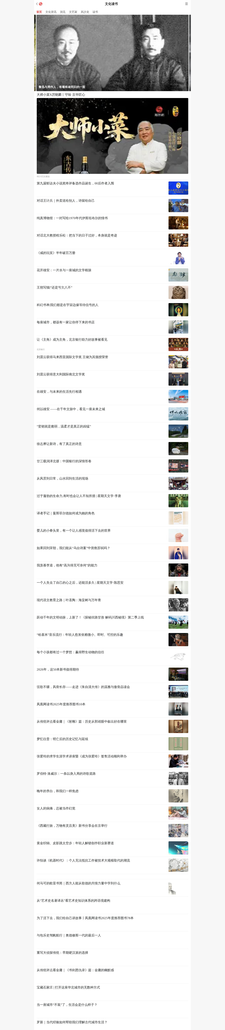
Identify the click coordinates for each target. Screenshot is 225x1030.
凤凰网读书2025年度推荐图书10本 (61, 704)
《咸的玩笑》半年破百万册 (56, 253)
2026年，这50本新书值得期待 (58, 669)
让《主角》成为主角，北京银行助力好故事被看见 (72, 339)
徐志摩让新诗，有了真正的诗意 (59, 444)
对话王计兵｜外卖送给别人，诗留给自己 (66, 200)
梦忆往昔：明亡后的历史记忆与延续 (62, 739)
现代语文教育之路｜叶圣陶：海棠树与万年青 (69, 600)
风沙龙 (85, 11)
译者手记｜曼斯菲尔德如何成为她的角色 (66, 513)
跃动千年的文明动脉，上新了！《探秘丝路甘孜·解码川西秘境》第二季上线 (90, 617)
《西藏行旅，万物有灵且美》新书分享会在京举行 (72, 825)
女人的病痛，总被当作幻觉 (56, 808)
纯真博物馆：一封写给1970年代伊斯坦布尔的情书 (72, 218)
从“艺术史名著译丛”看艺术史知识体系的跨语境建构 (73, 895)
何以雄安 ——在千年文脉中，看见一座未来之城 (71, 409)
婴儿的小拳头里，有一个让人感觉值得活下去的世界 (74, 530)
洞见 (63, 11)
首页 (39, 11)
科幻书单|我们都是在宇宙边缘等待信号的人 (67, 305)
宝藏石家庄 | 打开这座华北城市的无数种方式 (68, 982)
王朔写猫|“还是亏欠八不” (54, 287)
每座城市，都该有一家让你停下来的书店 (66, 322)
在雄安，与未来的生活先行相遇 (59, 391)
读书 (95, 11)
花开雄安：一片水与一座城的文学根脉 (64, 270)
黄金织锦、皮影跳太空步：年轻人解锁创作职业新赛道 (75, 843)
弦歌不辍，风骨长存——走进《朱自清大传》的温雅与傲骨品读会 (83, 687)
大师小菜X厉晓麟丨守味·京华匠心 (61, 94)
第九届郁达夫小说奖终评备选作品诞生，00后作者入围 (75, 183)
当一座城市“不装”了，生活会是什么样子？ (67, 999)
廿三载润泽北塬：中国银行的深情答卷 (64, 461)
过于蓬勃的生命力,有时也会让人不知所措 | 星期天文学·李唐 (79, 496)
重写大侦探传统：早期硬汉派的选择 (62, 947)
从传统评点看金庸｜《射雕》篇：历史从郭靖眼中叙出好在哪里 (82, 721)
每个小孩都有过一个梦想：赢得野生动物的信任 (70, 652)
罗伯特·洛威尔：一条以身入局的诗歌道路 (66, 773)
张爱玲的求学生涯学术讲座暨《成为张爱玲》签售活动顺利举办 (82, 756)
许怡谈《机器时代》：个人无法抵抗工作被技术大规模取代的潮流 (83, 860)
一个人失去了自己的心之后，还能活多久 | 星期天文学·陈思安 (80, 582)
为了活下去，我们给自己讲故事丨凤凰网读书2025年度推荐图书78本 (85, 912)
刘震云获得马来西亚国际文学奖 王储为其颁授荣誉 (72, 357)
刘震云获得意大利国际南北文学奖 (61, 374)
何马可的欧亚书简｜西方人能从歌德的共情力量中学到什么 (78, 877)
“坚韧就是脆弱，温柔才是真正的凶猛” (64, 426)
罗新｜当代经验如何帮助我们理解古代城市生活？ (72, 1016)
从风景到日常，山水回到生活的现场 (62, 478)
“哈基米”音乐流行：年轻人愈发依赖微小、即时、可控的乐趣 (80, 634)
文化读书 (111, 4)
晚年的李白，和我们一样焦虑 (58, 791)
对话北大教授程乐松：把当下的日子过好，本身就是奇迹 (77, 235)
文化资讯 (50, 11)
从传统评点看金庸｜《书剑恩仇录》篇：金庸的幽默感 (75, 964)
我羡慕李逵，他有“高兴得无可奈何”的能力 (67, 565)
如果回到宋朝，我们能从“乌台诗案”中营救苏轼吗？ (73, 548)
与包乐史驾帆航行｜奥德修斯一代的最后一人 (69, 930)
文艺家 (73, 11)
